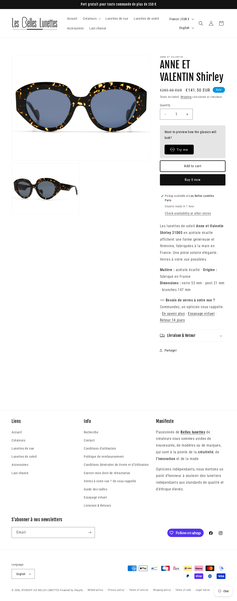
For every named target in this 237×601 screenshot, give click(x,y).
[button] (91, 18)
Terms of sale (183, 589)
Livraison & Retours (97, 505)
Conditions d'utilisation (100, 448)
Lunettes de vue (23, 448)
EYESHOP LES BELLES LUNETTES (40, 590)
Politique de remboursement (104, 456)
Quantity (165, 105)
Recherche (91, 432)
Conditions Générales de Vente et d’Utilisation (116, 465)
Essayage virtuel (201, 313)
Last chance (20, 473)
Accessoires (20, 465)
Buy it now (193, 180)
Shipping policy (162, 589)
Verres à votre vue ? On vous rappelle (110, 481)
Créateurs (18, 440)
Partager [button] (171, 350)
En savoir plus (173, 313)
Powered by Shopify (71, 590)
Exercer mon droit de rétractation (107, 473)
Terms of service (138, 589)
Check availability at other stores (188, 213)
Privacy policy (116, 589)
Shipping (186, 97)
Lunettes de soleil (24, 456)
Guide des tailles (95, 489)
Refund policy (95, 589)
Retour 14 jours (172, 320)
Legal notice (203, 589)
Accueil (17, 432)
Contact (89, 440)
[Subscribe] (89, 532)
